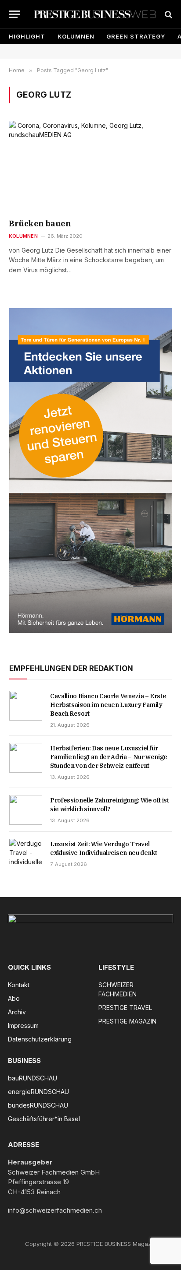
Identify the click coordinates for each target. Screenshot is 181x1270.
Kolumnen (76, 36)
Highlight (27, 36)
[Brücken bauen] (90, 166)
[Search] (167, 14)
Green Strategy (135, 36)
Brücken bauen (40, 223)
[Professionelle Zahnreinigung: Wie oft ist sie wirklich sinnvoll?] (25, 810)
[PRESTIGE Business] (94, 14)
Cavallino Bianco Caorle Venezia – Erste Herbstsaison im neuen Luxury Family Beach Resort (108, 705)
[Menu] (14, 14)
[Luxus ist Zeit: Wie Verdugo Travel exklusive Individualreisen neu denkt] (25, 854)
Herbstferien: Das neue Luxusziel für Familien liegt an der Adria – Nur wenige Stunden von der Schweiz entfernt (108, 757)
